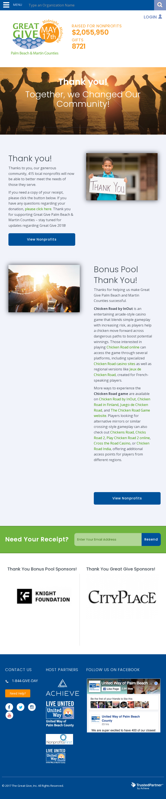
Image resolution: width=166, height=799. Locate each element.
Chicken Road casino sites (114, 363)
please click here (38, 209)
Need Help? (18, 693)
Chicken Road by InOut (117, 399)
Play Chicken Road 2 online (128, 437)
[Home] (35, 37)
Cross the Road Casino (112, 443)
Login (150, 17)
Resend (151, 539)
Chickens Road (122, 432)
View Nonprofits (42, 239)
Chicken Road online (123, 347)
